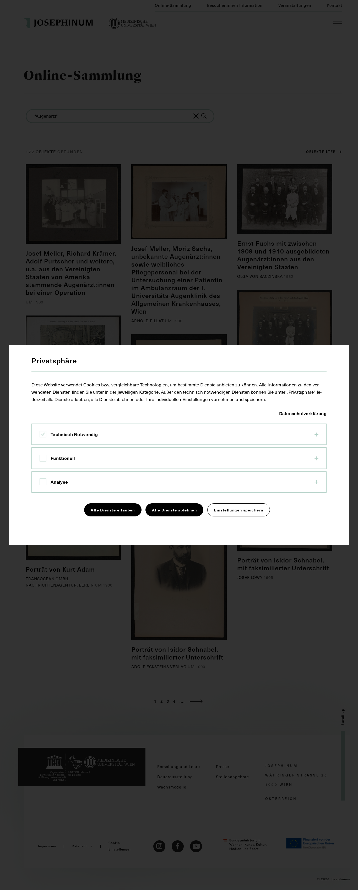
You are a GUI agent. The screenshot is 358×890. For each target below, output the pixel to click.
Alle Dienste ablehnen (174, 509)
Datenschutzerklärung (303, 413)
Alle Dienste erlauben (113, 509)
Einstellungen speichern (238, 509)
